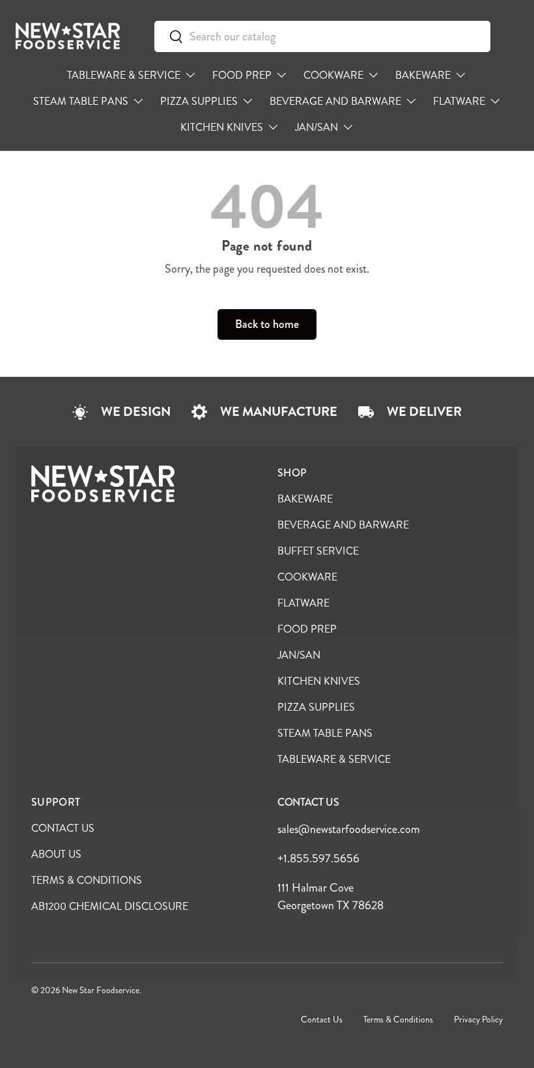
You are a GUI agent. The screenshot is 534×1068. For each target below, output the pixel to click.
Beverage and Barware (343, 524)
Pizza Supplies (316, 707)
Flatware (303, 603)
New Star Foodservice (100, 990)
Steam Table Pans (324, 733)
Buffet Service (318, 550)
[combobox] (322, 36)
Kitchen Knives (318, 681)
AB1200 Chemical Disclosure (109, 906)
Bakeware (305, 498)
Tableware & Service (334, 759)
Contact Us (62, 828)
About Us (56, 854)
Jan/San (298, 655)
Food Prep (307, 629)
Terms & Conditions (86, 880)
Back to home (267, 324)
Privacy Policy (478, 1019)
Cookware (307, 576)
